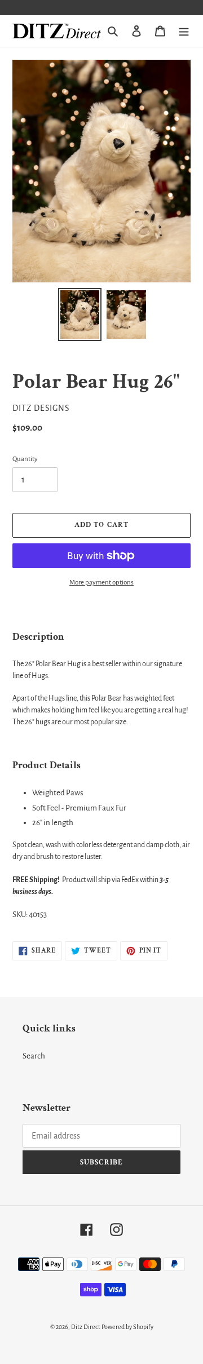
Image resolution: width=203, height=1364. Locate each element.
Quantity (25, 459)
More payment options (101, 582)
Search (34, 1056)
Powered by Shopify (127, 1326)
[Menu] (184, 31)
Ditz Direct (85, 1326)
